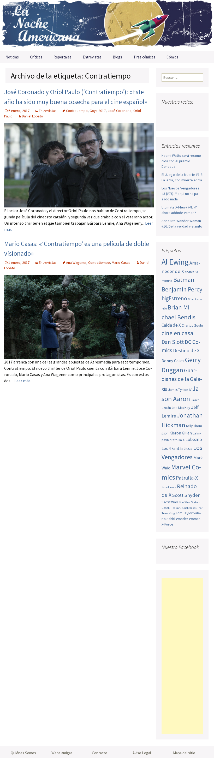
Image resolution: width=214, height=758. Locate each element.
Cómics (172, 57)
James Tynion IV (180, 389)
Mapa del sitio (184, 752)
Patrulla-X (187, 477)
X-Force (167, 524)
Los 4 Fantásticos (177, 448)
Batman (183, 280)
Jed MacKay (181, 407)
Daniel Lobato (32, 116)
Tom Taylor (184, 513)
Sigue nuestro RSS (176, 121)
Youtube (186, 112)
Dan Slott (173, 341)
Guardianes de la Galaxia (182, 379)
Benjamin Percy (182, 289)
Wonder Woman (188, 518)
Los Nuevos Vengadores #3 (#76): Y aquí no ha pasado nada (180, 193)
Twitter (176, 112)
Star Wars (184, 502)
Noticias (12, 57)
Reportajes (63, 57)
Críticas (36, 57)
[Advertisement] (182, 656)
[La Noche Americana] (107, 25)
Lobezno (193, 439)
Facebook (166, 112)
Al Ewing (175, 262)
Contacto (99, 752)
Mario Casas (121, 262)
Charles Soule (192, 325)
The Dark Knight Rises (184, 508)
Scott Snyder (186, 495)
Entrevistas (92, 57)
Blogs (117, 57)
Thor (200, 508)
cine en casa (177, 333)
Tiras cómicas (144, 57)
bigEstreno (174, 298)
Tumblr (166, 121)
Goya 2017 (98, 110)
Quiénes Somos (23, 752)
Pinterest (195, 112)
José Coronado (120, 110)
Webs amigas (62, 752)
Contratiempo (77, 110)
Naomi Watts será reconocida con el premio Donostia (182, 161)
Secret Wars (170, 502)
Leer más (22, 380)
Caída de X (171, 325)
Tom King (168, 513)
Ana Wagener (76, 262)
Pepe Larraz (169, 487)
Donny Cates (173, 360)
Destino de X (186, 350)
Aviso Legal (142, 752)
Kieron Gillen (180, 433)
